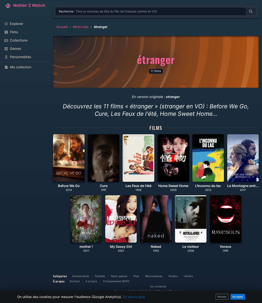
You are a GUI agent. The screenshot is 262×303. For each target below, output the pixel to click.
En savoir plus (134, 297)
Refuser (222, 296)
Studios (173, 276)
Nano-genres (119, 276)
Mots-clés (80, 27)
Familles (100, 276)
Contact (75, 281)
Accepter (237, 296)
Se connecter (158, 286)
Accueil (62, 27)
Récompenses (154, 276)
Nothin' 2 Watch (28, 5)
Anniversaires (80, 276)
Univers (188, 276)
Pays (136, 276)
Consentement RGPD (116, 281)
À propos (91, 281)
